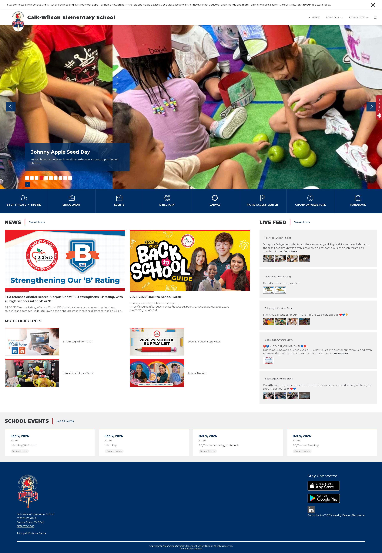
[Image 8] (60, 178)
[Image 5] (46, 178)
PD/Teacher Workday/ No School (219, 445)
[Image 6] (51, 178)
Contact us (379, 104)
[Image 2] (32, 178)
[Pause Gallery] (27, 184)
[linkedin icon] (311, 512)
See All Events (65, 421)
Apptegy (197, 548)
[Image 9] (65, 178)
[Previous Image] (11, 107)
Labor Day (111, 445)
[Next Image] (371, 107)
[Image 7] (55, 178)
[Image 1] (27, 178)
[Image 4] (41, 178)
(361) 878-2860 (25, 526)
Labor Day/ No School (24, 445)
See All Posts (37, 222)
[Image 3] (36, 178)
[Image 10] (70, 178)
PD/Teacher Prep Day (307, 445)
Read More (291, 251)
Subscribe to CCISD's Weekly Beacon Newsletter (336, 515)
